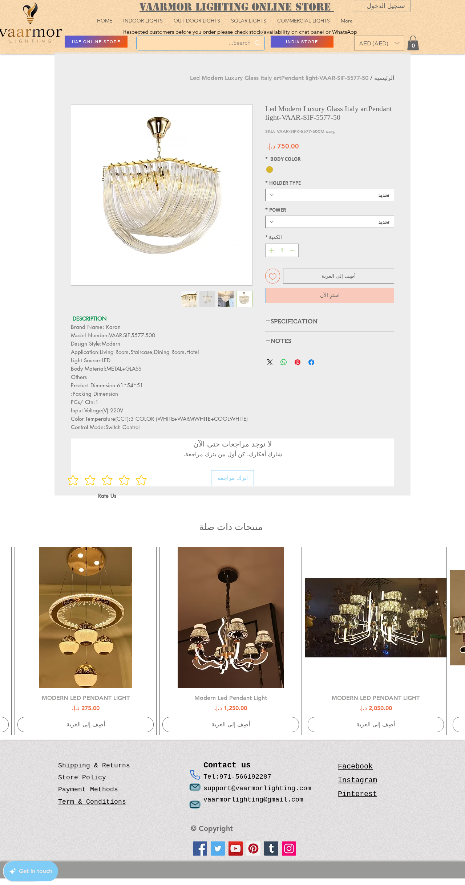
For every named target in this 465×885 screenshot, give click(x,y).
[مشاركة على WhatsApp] (283, 362)
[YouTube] (236, 848)
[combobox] (329, 195)
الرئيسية (384, 77)
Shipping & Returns (94, 765)
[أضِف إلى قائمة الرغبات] (272, 276)
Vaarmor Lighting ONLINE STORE (237, 6)
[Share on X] (270, 362)
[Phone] (195, 775)
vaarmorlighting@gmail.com (253, 799)
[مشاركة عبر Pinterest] (297, 362)
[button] (379, 43)
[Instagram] (289, 848)
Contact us (229, 765)
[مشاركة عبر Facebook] (311, 362)
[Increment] (270, 250)
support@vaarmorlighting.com (257, 788)
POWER (275, 210)
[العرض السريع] (375, 617)
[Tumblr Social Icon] (271, 848)
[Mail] (195, 787)
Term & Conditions (92, 802)
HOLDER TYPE (283, 183)
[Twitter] (218, 848)
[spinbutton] (281, 250)
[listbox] (379, 43)
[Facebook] (200, 848)
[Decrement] (293, 250)
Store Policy (82, 777)
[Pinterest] (253, 848)
